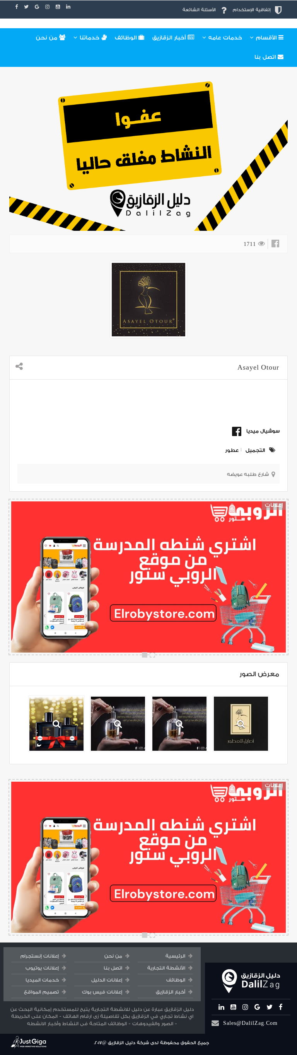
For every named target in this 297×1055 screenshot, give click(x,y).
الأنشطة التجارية (166, 968)
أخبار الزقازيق (170, 38)
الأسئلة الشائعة (199, 9)
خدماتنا (89, 38)
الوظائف (126, 38)
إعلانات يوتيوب (42, 968)
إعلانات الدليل (106, 980)
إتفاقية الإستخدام (252, 9)
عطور (232, 450)
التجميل (255, 450)
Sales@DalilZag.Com (250, 1023)
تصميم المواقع (41, 992)
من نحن (47, 38)
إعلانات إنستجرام (39, 956)
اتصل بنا (266, 57)
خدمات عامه (224, 38)
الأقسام (266, 38)
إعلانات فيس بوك (102, 992)
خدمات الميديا (42, 980)
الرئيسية (175, 956)
